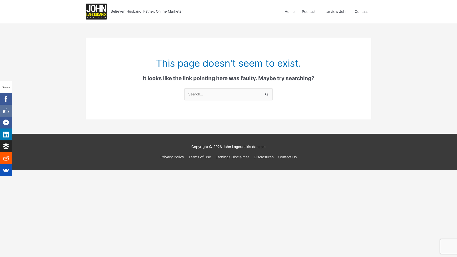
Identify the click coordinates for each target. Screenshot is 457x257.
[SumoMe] (6, 170)
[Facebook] (6, 99)
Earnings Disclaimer (232, 157)
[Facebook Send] (6, 122)
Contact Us (287, 157)
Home (290, 11)
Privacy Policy (172, 157)
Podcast (308, 11)
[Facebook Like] (6, 111)
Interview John (335, 11)
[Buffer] (6, 146)
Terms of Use (200, 157)
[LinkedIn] (6, 134)
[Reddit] (6, 158)
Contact (361, 11)
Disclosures (264, 157)
